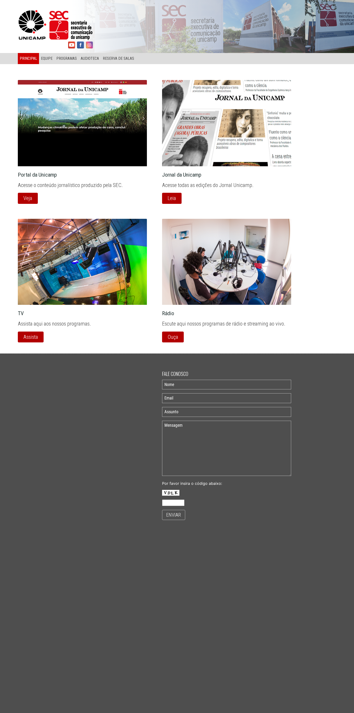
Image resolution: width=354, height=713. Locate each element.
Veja (28, 198)
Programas (66, 58)
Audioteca (90, 58)
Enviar (173, 515)
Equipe (46, 58)
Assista (30, 337)
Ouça (173, 337)
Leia (171, 198)
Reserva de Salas (118, 58)
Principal (28, 58)
